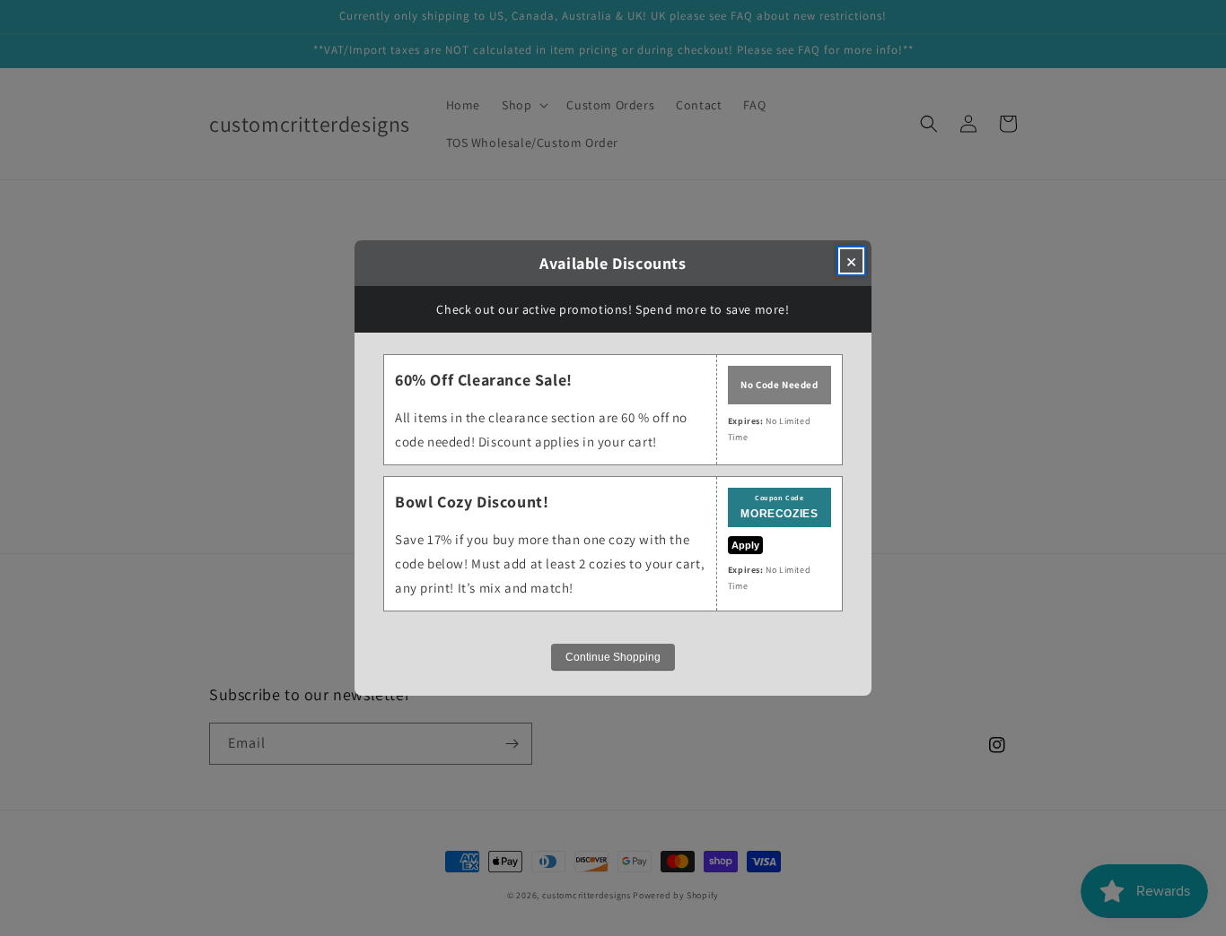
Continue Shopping (613, 657)
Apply (745, 545)
